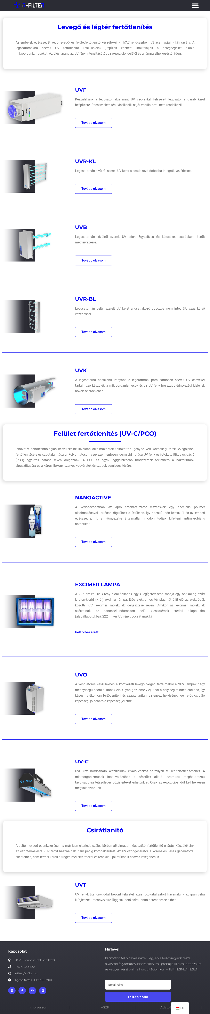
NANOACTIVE (93, 497)
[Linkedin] (42, 990)
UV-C (82, 761)
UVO (81, 675)
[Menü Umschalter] (195, 5)
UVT (80, 885)
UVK (81, 370)
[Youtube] (32, 990)
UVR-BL (85, 299)
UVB (81, 227)
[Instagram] (12, 990)
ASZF (105, 1007)
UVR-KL (85, 161)
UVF (80, 90)
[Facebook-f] (22, 990)
